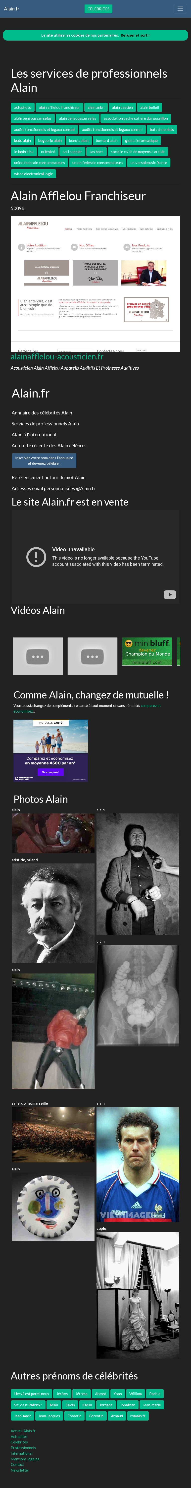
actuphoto (22, 107)
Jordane (106, 1405)
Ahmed (100, 1393)
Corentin (96, 1416)
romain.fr (137, 1416)
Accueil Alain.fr (23, 1431)
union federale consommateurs (39, 162)
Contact (17, 1464)
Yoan (118, 1393)
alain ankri (96, 107)
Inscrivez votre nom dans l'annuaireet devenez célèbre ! (44, 461)
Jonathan (127, 1405)
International (22, 1453)
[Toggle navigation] (180, 8)
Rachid (154, 1393)
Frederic (74, 1416)
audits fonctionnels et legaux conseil (44, 129)
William (135, 1393)
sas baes (96, 151)
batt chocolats (162, 129)
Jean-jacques (49, 1416)
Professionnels (23, 1447)
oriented (48, 151)
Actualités (19, 1436)
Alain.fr (11, 8)
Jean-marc (22, 1416)
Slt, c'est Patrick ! (28, 1405)
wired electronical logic (33, 174)
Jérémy (62, 1393)
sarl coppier (72, 151)
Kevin (70, 1405)
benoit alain (79, 140)
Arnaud (117, 1416)
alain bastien (122, 107)
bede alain (22, 140)
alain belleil (149, 107)
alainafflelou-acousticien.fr (57, 356)
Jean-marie (152, 1405)
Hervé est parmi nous (31, 1393)
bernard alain (107, 140)
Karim (87, 1405)
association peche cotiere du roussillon (136, 118)
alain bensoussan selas (32, 118)
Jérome (82, 1393)
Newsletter (20, 1470)
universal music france (149, 162)
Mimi (54, 1405)
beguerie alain (50, 140)
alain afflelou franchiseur (59, 107)
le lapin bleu (24, 151)
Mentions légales (25, 1459)
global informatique (141, 140)
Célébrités (98, 8)
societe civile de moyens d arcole (138, 151)
